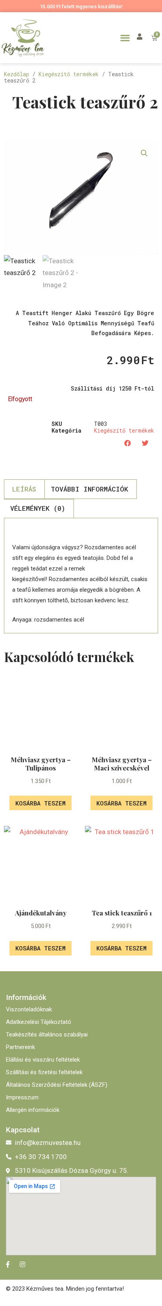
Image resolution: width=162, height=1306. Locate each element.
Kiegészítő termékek (69, 74)
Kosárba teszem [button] (40, 803)
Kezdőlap (16, 74)
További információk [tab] (89, 488)
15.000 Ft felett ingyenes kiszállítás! (81, 6)
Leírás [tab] (24, 488)
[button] (125, 37)
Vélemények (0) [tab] (37, 508)
